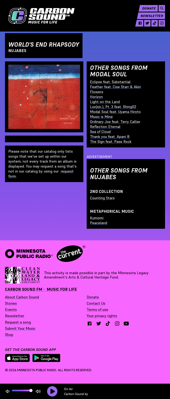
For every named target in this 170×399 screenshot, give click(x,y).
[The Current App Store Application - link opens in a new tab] (17, 358)
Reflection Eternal (105, 126)
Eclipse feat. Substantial (110, 81)
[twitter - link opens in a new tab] (147, 23)
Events (11, 309)
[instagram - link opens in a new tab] (162, 23)
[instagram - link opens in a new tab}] (117, 323)
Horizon (96, 96)
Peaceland (98, 222)
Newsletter (152, 16)
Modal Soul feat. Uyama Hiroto (115, 111)
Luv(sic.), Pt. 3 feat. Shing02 (113, 106)
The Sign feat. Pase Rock (110, 141)
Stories (11, 303)
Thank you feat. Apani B (110, 136)
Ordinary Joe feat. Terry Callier (115, 121)
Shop (9, 334)
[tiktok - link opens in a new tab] (154, 23)
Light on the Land (105, 101)
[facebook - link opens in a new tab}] (89, 323)
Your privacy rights (102, 315)
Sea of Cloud (100, 131)
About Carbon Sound (22, 297)
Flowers (96, 91)
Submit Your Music (20, 328)
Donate (149, 8)
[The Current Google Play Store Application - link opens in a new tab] (46, 358)
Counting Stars (102, 198)
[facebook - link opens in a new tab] (140, 23)
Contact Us (96, 303)
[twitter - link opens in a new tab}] (99, 323)
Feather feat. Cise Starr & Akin (115, 86)
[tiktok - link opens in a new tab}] (108, 323)
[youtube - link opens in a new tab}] (126, 323)
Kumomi (96, 217)
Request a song (18, 322)
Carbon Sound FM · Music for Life (41, 289)
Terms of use (97, 309)
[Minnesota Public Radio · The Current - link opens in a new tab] (45, 253)
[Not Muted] (7, 391)
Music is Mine (101, 116)
